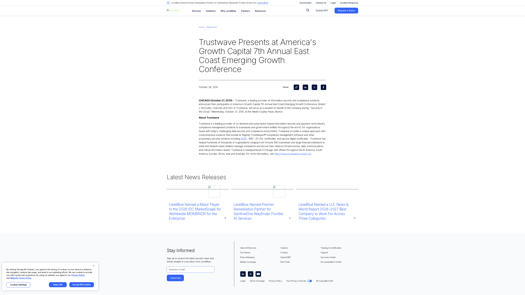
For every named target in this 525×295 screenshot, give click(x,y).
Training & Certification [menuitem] (331, 248)
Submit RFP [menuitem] (285, 257)
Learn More (262, 3)
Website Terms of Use (20, 278)
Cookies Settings (18, 285)
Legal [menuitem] (242, 281)
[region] (50, 276)
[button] (307, 10)
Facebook (323, 87)
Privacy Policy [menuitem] (275, 281)
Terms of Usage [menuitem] (257, 281)
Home (201, 27)
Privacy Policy (78, 275)
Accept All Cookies (82, 285)
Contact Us (321, 3)
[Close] (94, 266)
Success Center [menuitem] (328, 257)
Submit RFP (322, 10)
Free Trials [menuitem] (285, 262)
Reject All (57, 285)
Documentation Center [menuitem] (331, 262)
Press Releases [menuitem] (247, 257)
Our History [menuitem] (245, 252)
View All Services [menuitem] (248, 248)
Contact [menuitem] (284, 252)
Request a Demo (346, 10)
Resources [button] (260, 11)
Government (305, 3)
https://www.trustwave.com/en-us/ (292, 153)
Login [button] (333, 3)
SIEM (244, 138)
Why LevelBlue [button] (228, 11)
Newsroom (212, 27)
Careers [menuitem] (284, 248)
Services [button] (196, 11)
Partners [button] (245, 11)
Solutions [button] (210, 11)
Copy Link (296, 87)
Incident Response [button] (349, 3)
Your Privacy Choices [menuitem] (296, 281)
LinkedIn (305, 87)
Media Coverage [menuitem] (248, 262)
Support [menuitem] (324, 252)
